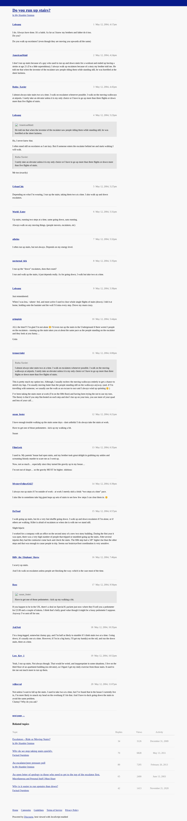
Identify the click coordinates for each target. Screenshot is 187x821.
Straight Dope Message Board (15, 3)
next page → (18, 715)
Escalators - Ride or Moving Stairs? (31, 739)
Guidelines (39, 810)
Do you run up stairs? (31, 10)
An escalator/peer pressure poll (28, 762)
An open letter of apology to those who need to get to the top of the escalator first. (56, 774)
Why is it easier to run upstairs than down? (35, 786)
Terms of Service (54, 810)
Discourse (28, 817)
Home (15, 810)
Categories (26, 810)
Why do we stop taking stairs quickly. (32, 751)
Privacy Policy (72, 810)
